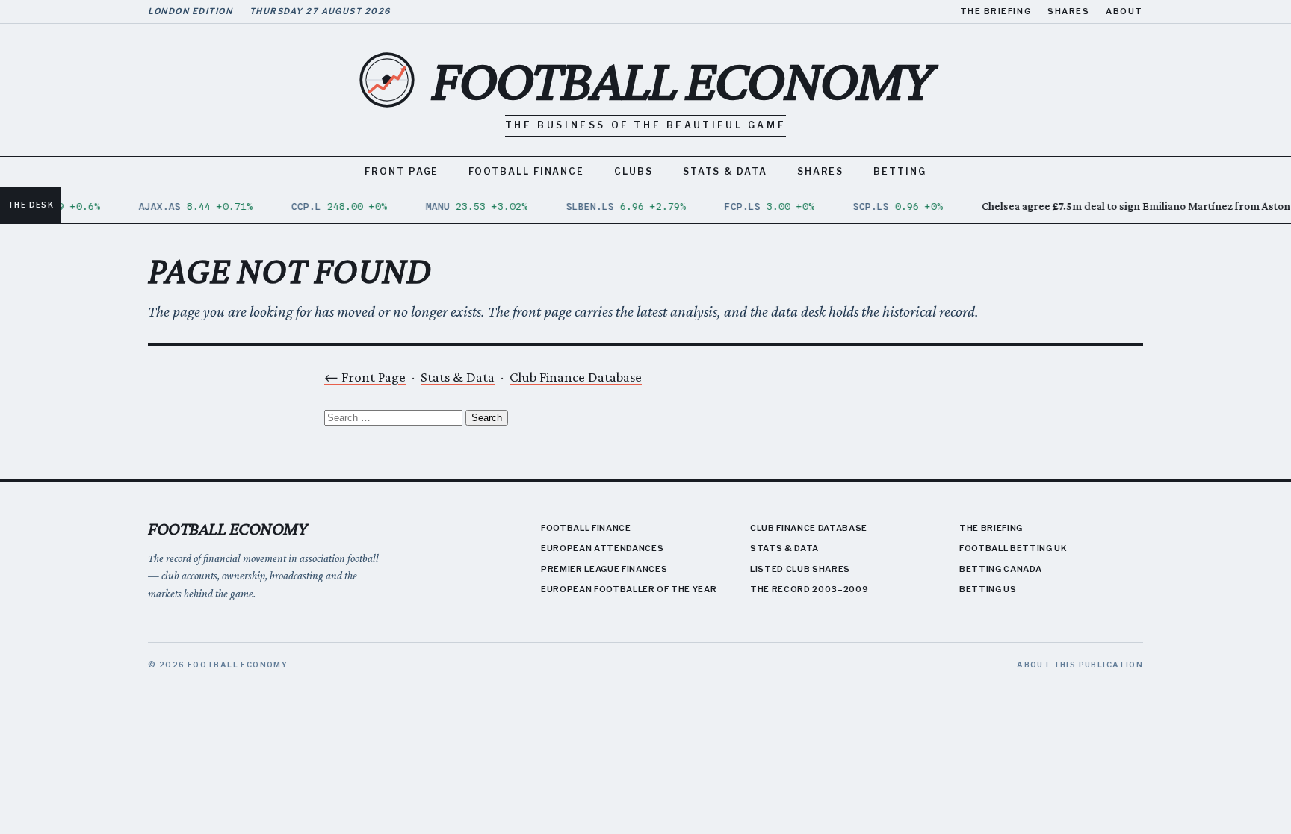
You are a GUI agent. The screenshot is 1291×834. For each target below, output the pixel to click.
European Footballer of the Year (628, 589)
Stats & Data (725, 171)
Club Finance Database (576, 377)
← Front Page (365, 377)
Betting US (988, 589)
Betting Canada (1000, 569)
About (1124, 11)
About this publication (1080, 664)
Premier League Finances (604, 569)
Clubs (633, 171)
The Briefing (995, 11)
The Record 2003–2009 (809, 589)
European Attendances (602, 548)
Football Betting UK (1013, 548)
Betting (899, 171)
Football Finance (526, 171)
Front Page (402, 171)
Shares (1068, 11)
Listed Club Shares (800, 569)
